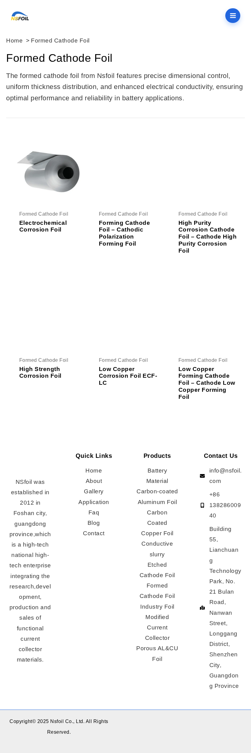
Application (93, 502)
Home (93, 470)
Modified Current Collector (157, 627)
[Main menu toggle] (232, 15)
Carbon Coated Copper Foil (157, 522)
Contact (94, 533)
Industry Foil (157, 606)
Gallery (94, 491)
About (94, 481)
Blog (94, 523)
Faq (93, 512)
